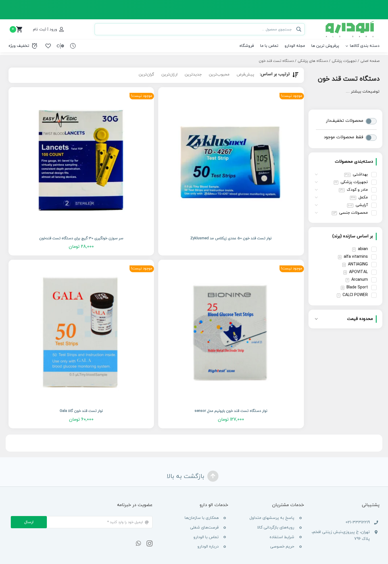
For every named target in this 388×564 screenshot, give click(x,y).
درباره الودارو (208, 546)
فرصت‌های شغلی (204, 527)
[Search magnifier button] (299, 29)
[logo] (350, 23)
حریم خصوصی (282, 546)
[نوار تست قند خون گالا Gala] (81, 332)
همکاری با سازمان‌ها (202, 518)
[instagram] (150, 543)
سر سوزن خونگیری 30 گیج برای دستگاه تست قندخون (81, 238)
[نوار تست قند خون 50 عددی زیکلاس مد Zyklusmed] (231, 159)
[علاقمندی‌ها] (48, 46)
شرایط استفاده (282, 537)
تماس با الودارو (206, 537)
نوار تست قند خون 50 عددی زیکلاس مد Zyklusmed (231, 238)
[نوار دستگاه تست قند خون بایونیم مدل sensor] (231, 332)
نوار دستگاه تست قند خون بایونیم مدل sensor (231, 411)
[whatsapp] (138, 543)
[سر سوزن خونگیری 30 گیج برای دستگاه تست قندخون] (81, 159)
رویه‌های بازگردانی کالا (275, 527)
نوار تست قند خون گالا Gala (81, 411)
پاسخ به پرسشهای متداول (271, 518)
